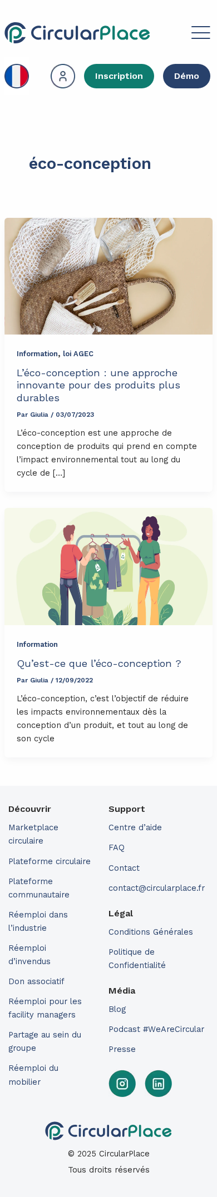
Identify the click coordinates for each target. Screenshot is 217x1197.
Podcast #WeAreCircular (156, 1029)
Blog (117, 1009)
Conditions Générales (150, 932)
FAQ (116, 847)
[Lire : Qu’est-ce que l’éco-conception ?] (108, 566)
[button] (181, 34)
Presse (122, 1049)
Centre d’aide (135, 827)
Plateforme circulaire (49, 861)
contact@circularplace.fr (156, 888)
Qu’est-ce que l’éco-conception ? (99, 663)
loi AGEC (78, 354)
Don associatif (36, 981)
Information (37, 354)
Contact (124, 868)
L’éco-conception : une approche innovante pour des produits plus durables (98, 385)
